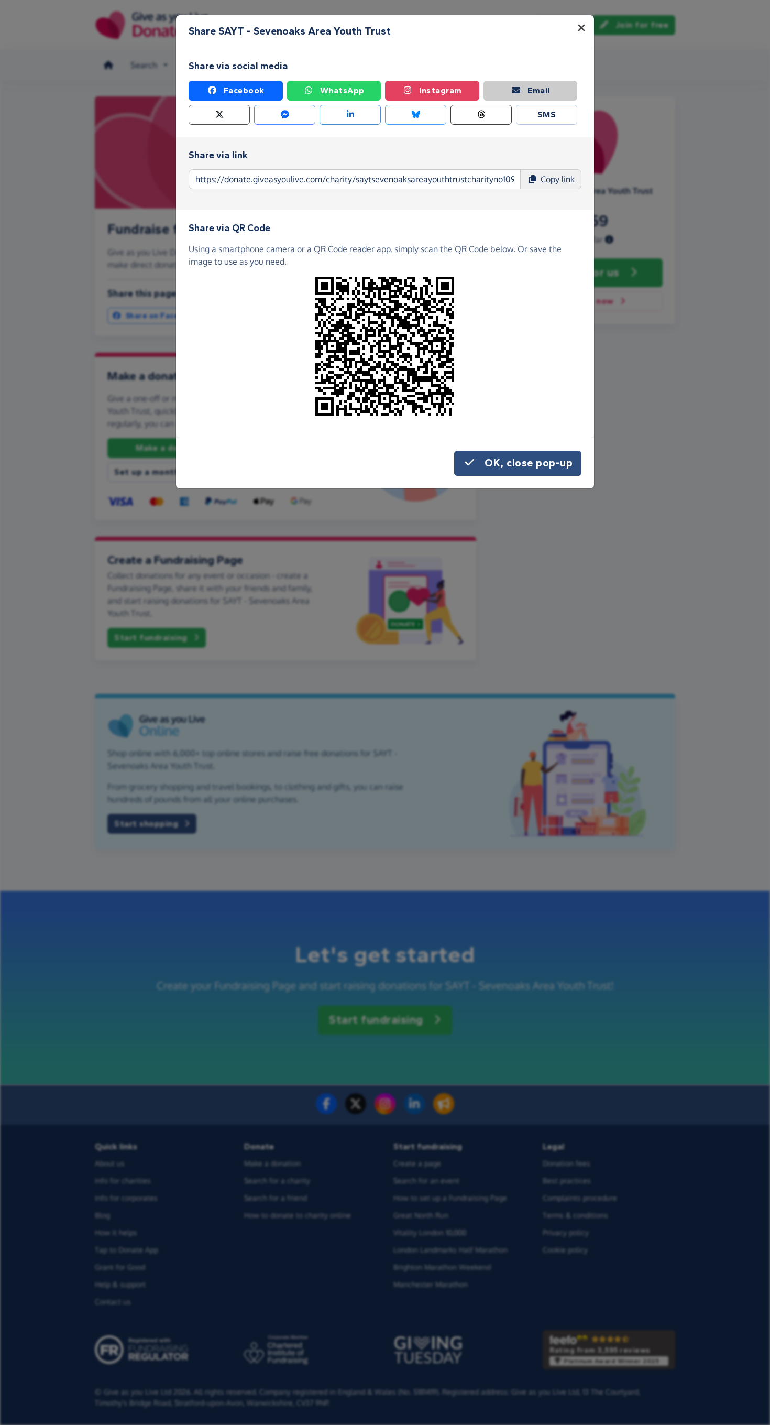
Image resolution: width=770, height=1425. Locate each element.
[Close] (581, 27)
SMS (546, 114)
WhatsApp (342, 90)
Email (538, 90)
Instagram (440, 90)
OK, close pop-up (529, 463)
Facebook (244, 90)
